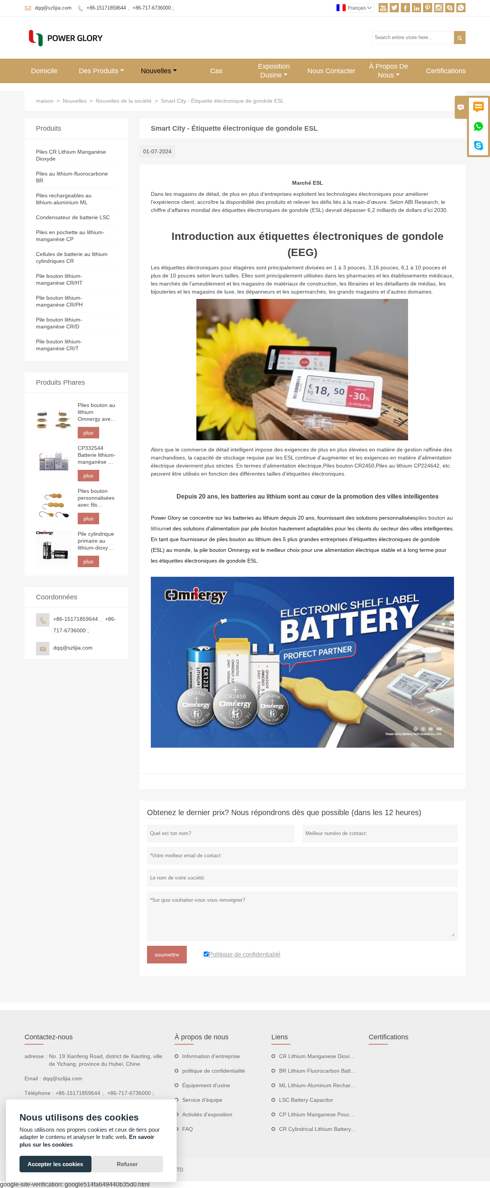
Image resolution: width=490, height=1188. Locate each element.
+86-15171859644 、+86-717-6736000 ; (130, 8)
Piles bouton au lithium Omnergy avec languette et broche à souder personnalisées (96, 412)
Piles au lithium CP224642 (407, 466)
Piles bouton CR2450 (348, 466)
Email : (32, 1078)
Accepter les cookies (55, 1164)
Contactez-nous (48, 1037)
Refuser (127, 1164)
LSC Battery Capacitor (306, 1100)
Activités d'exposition (207, 1114)
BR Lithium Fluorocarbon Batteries (321, 1071)
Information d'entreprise (211, 1056)
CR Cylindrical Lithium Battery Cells (321, 1129)
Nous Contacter (331, 71)
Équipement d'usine (206, 1085)
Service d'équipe (202, 1100)
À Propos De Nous (388, 70)
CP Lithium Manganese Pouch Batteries (327, 1114)
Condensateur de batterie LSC (73, 217)
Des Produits (98, 71)
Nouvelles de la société (124, 101)
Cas (216, 71)
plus (88, 433)
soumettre (167, 955)
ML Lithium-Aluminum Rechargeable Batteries (334, 1085)
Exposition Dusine (274, 70)
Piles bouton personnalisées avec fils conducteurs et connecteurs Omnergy (96, 498)
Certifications (446, 71)
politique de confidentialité (213, 1071)
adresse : (35, 1056)
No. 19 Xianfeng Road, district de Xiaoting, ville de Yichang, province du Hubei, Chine (105, 1060)
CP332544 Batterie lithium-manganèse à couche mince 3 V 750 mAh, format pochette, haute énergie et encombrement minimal (97, 455)
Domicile (44, 71)
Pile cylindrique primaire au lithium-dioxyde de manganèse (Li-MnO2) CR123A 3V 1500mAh (96, 541)
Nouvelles (156, 71)
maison (45, 101)
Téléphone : (39, 1093)
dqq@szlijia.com (53, 8)
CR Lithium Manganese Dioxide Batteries (329, 1056)
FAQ (187, 1129)
